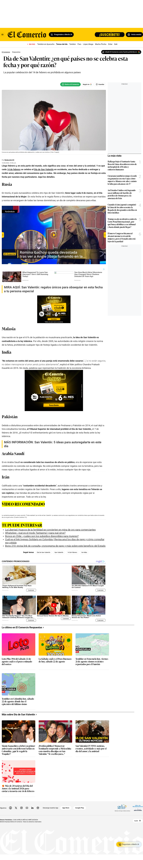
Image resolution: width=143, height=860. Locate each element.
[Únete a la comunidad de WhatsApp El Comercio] (70, 84)
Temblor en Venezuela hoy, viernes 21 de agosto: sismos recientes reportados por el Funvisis (92, 659)
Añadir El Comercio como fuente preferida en (121, 52)
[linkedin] (32, 806)
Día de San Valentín (43, 552)
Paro (79, 44)
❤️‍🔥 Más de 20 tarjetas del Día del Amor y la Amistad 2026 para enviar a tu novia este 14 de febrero (18, 786)
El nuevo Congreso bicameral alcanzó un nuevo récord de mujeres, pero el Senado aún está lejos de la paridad (122, 237)
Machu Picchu (100, 44)
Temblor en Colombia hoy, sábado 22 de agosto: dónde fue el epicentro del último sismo (18, 699)
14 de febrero (72, 552)
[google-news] (38, 806)
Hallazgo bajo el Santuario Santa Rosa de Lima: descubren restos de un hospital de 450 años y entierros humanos (122, 165)
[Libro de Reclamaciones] (138, 806)
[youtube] (27, 806)
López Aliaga (88, 44)
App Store (65, 806)
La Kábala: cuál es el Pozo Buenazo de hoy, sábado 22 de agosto (55, 658)
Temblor (72, 44)
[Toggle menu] (2, 34)
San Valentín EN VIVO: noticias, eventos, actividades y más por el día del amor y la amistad (91, 747)
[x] (16, 806)
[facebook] (10, 806)
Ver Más (84, 552)
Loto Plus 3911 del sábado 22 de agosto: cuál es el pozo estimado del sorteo (17, 659)
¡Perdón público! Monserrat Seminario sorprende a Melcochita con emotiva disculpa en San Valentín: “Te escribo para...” (55, 748)
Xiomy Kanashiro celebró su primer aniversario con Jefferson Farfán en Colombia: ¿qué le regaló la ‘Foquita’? (18, 748)
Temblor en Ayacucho (45, 44)
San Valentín (59, 552)
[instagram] (21, 806)
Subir (136, 819)
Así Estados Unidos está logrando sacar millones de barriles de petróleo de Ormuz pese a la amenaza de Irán (122, 194)
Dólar (110, 44)
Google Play (79, 806)
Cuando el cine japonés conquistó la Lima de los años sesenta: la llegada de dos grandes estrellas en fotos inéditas (122, 208)
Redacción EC (9, 160)
